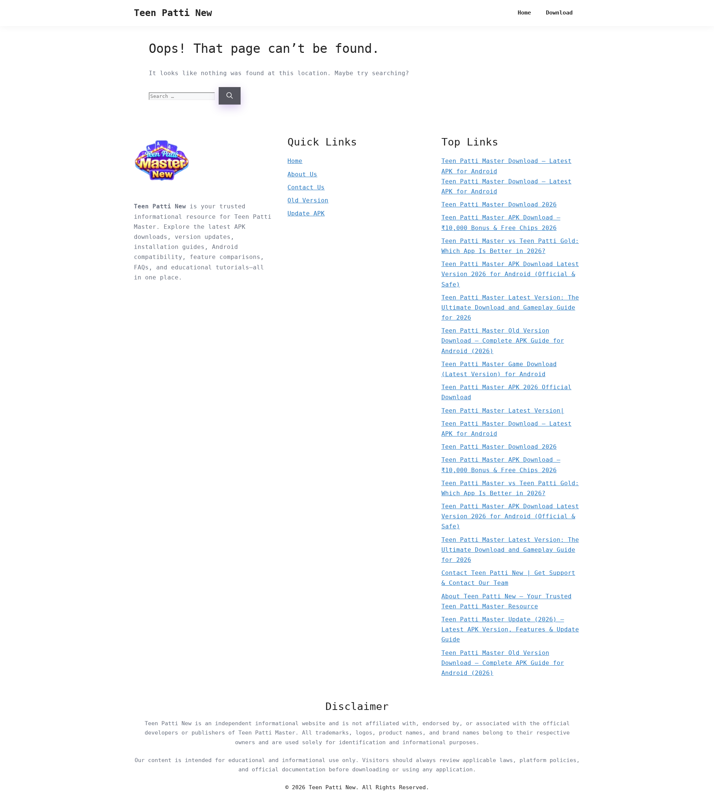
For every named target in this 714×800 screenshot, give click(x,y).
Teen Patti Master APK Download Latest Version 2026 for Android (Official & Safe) (510, 274)
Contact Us (306, 187)
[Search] (230, 96)
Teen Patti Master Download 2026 (499, 204)
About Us (302, 174)
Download (559, 12)
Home (524, 12)
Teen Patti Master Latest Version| (502, 410)
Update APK (306, 213)
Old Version (307, 200)
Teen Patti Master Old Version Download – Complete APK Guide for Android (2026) (502, 340)
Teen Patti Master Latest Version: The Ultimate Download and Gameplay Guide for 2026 (510, 307)
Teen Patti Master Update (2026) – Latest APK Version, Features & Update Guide (510, 629)
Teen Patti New (173, 12)
